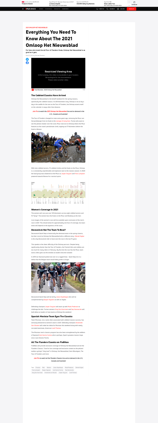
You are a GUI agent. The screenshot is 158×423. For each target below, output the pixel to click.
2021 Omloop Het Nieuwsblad (36, 27)
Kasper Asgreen (49, 300)
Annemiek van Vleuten (51, 372)
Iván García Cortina (45, 335)
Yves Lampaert (80, 174)
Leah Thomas (56, 328)
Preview (38, 367)
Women (49, 367)
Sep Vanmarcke (76, 309)
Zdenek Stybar (79, 236)
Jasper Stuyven (66, 174)
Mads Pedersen (73, 306)
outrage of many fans (63, 121)
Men (43, 367)
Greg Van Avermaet (61, 309)
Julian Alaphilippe (62, 297)
